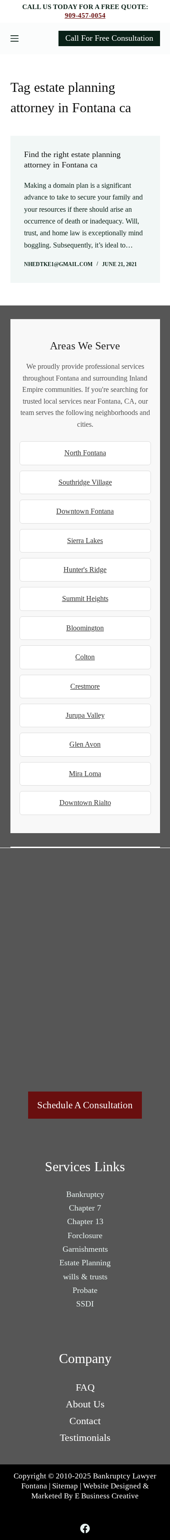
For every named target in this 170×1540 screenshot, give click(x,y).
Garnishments (85, 1249)
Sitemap (65, 1486)
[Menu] (14, 38)
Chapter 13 (85, 1221)
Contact (85, 1420)
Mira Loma (85, 773)
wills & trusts (85, 1276)
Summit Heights (85, 598)
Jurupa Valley (85, 715)
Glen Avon (85, 744)
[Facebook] (85, 1528)
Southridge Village (85, 482)
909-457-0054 (85, 15)
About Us (85, 1404)
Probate (85, 1290)
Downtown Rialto (85, 802)
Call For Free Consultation (109, 38)
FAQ (85, 1387)
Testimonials (85, 1437)
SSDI (85, 1303)
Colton (85, 657)
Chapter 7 (85, 1207)
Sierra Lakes (85, 540)
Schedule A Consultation (85, 1105)
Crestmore (85, 686)
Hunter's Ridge (85, 569)
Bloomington (85, 628)
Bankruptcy (85, 1194)
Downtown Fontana (85, 511)
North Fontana (85, 453)
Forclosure (85, 1235)
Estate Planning (85, 1262)
